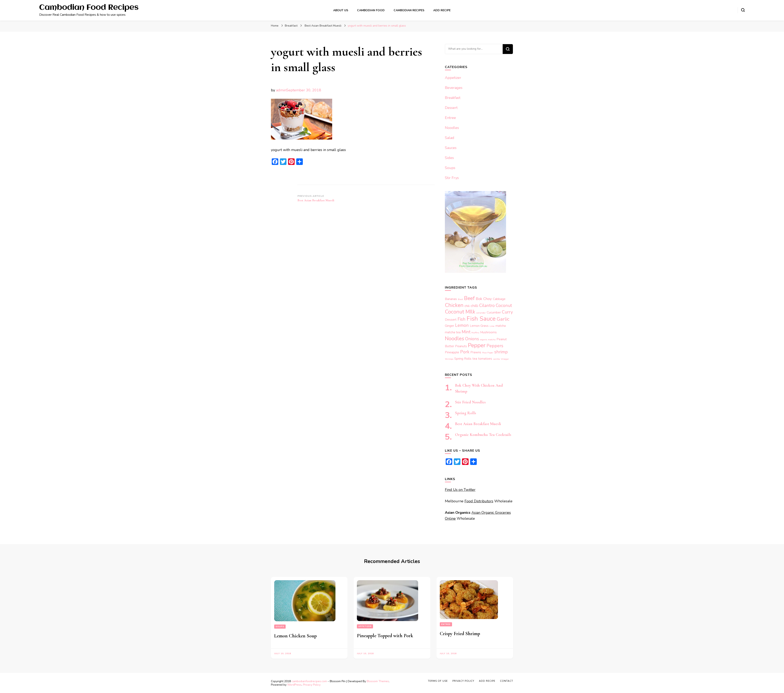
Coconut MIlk (460, 311)
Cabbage (499, 299)
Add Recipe (442, 10)
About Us (340, 10)
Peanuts (461, 346)
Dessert (451, 107)
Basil (460, 299)
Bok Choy (484, 298)
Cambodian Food (371, 10)
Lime (492, 326)
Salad (449, 137)
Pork (464, 352)
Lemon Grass (479, 326)
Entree (450, 117)
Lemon (462, 325)
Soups (450, 167)
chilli (474, 305)
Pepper (477, 345)
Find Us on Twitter (460, 489)
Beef (469, 298)
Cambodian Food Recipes (89, 8)
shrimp (501, 352)
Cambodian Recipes (409, 10)
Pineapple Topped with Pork (385, 636)
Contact (506, 681)
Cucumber (494, 312)
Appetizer (453, 77)
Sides (449, 157)
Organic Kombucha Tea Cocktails (483, 434)
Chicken (454, 305)
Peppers (495, 346)
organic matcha (488, 339)
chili (467, 306)
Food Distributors (478, 501)
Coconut (504, 305)
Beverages (453, 87)
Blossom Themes (378, 681)
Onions (472, 339)
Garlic (503, 319)
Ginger (449, 326)
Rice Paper (487, 352)
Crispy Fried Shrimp (460, 634)
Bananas (451, 299)
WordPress (294, 685)
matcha (501, 326)
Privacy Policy (312, 685)
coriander (481, 312)
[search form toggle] (743, 10)
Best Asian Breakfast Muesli (478, 423)
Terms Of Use (438, 681)
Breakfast (291, 26)
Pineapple (452, 352)
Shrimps (449, 358)
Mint (466, 332)
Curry (507, 312)
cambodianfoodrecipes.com (310, 681)
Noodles (452, 127)
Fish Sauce (481, 319)
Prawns (475, 352)
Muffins (475, 332)
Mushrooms (488, 332)
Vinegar (505, 358)
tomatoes (485, 358)
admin (281, 90)
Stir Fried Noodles (470, 402)
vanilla (496, 358)
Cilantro (487, 305)
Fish (462, 319)
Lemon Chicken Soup (295, 636)
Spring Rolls (462, 358)
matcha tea (453, 332)
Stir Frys (452, 177)
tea (474, 358)
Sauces (451, 147)
